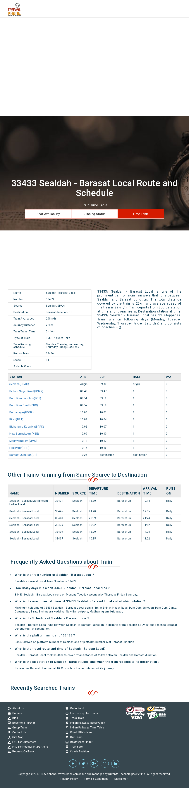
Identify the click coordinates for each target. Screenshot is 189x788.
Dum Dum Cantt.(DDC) (23, 405)
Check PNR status (80, 732)
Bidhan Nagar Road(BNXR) (26, 391)
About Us (17, 708)
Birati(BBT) (16, 419)
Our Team (75, 737)
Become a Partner (23, 722)
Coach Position (78, 751)
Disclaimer (121, 778)
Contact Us (18, 732)
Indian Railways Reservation (86, 722)
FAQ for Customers (23, 741)
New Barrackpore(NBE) (24, 433)
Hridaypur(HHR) (19, 447)
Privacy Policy (69, 778)
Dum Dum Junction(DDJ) (25, 398)
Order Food (76, 708)
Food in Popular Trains (83, 713)
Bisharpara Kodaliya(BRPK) (26, 426)
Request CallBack (22, 751)
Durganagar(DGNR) (21, 412)
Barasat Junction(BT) (23, 455)
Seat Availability (48, 214)
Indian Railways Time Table (86, 727)
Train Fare (75, 746)
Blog (14, 717)
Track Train (76, 717)
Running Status (94, 214)
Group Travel (19, 727)
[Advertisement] (94, 26)
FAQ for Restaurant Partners (29, 746)
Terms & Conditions (96, 778)
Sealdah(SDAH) (19, 384)
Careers (16, 713)
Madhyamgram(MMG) (23, 440)
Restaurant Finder (80, 741)
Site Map (17, 737)
